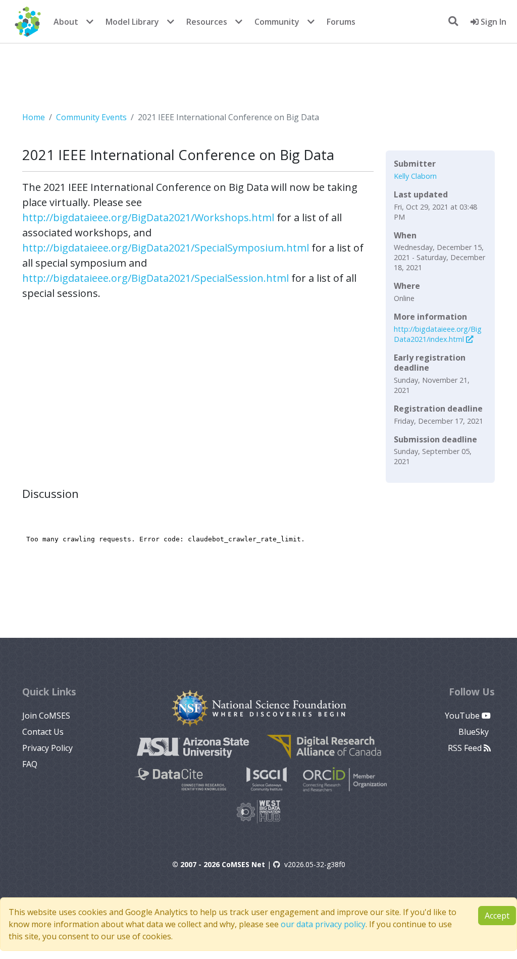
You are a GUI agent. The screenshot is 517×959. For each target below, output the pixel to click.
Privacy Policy (47, 747)
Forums (341, 21)
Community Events (91, 117)
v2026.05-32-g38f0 (314, 864)
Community (276, 21)
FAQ (29, 764)
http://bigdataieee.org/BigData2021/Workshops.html (148, 217)
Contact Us (43, 731)
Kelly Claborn (415, 176)
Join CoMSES (46, 715)
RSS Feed (466, 747)
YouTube (463, 715)
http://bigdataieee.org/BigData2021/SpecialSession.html (155, 278)
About (66, 21)
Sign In (492, 21)
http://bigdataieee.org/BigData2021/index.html (438, 334)
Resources (206, 21)
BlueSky (474, 731)
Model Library (132, 21)
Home (33, 117)
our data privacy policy (323, 924)
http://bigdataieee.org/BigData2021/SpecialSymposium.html (165, 248)
